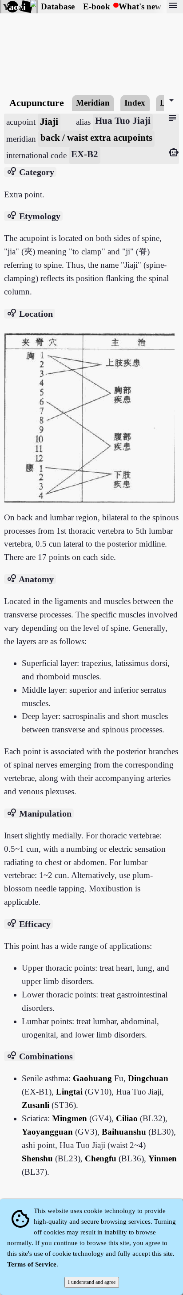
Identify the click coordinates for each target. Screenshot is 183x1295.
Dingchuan (148, 1078)
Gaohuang (92, 1078)
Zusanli (35, 1105)
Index (134, 102)
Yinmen (162, 1158)
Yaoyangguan (47, 1131)
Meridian (93, 102)
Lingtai (69, 1091)
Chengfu (100, 1158)
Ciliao (127, 1118)
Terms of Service (31, 1264)
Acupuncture (36, 102)
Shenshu (37, 1158)
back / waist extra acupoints (96, 138)
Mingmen (69, 1118)
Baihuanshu (125, 1131)
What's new (140, 6)
